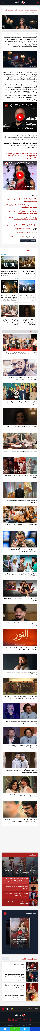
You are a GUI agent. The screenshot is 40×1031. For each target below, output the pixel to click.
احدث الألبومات (31, 913)
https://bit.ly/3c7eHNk (22, 228)
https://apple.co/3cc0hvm (22, 232)
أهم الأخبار (32, 855)
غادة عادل (32, 240)
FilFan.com (32, 1025)
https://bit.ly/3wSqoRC (18, 237)
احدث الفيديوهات (21, 959)
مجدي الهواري (24, 240)
